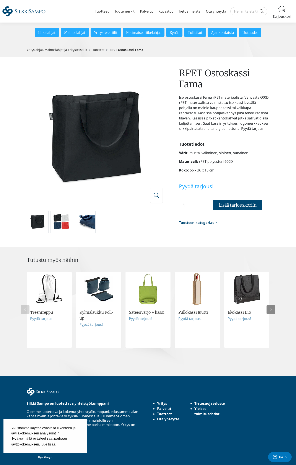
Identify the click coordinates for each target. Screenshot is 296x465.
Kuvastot (165, 11)
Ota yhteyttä (216, 11)
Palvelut (146, 11)
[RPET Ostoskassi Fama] (96, 137)
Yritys (162, 403)
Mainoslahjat (74, 32)
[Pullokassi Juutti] (197, 310)
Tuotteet (102, 11)
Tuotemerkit (124, 11)
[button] (224, 223)
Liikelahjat (46, 32)
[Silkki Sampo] (24, 11)
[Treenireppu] (49, 310)
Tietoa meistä (189, 11)
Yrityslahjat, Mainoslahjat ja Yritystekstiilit (57, 50)
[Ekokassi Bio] (246, 310)
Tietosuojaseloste (209, 403)
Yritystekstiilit (105, 32)
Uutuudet (250, 32)
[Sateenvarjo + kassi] (148, 310)
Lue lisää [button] (48, 444)
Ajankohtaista (222, 32)
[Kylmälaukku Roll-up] (98, 310)
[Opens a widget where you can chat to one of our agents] (280, 457)
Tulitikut (195, 32)
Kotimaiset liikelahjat (143, 32)
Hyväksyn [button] (45, 457)
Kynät (174, 32)
